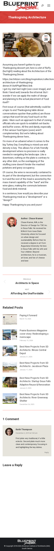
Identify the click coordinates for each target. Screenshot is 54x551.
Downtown (9, 43)
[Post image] (10, 319)
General (8, 46)
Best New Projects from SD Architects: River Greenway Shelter (34, 397)
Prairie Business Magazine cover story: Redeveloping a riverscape (34, 333)
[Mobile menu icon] (48, 5)
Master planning (11, 50)
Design (7, 36)
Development (10, 39)
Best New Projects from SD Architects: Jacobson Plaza (34, 364)
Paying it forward (28, 315)
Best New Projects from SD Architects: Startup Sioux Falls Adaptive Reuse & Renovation (35, 381)
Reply (47, 452)
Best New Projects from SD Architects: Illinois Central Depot (34, 350)
